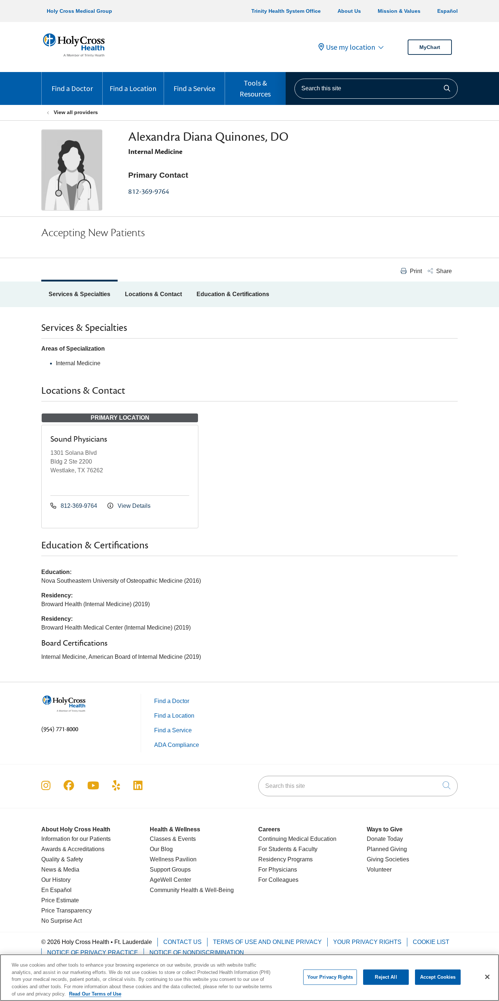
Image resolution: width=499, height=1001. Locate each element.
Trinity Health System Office (286, 11)
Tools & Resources (255, 88)
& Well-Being (216, 890)
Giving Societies (388, 859)
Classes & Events (173, 839)
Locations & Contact (153, 294)
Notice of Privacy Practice (92, 952)
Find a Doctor (72, 88)
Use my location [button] (350, 47)
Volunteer (379, 869)
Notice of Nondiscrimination (196, 952)
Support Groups (170, 869)
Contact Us (182, 942)
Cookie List (431, 942)
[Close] (487, 977)
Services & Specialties (79, 294)
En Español (56, 890)
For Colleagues (278, 880)
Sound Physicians (78, 439)
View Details (133, 506)
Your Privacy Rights (367, 942)
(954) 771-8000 (59, 729)
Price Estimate (60, 900)
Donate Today (385, 839)
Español (447, 11)
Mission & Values (399, 11)
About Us (349, 11)
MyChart (429, 47)
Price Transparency (66, 910)
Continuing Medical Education (297, 839)
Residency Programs (285, 859)
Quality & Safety (62, 859)
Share (443, 271)
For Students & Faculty (287, 849)
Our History (56, 880)
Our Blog (161, 849)
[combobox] (376, 89)
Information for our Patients (76, 839)
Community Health (174, 890)
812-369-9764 (148, 191)
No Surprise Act (61, 921)
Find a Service (194, 88)
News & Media (60, 869)
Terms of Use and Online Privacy (267, 942)
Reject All (386, 977)
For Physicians (277, 869)
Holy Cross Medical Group (79, 11)
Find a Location (133, 88)
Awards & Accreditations (72, 849)
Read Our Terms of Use (95, 993)
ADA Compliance (176, 745)
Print (415, 271)
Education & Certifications (233, 294)
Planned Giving (387, 849)
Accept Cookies (438, 977)
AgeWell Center (170, 880)
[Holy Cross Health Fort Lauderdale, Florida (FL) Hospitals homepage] (73, 58)
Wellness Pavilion (173, 859)
